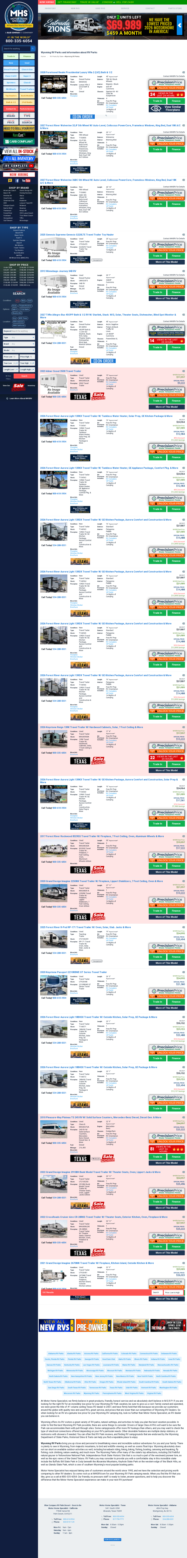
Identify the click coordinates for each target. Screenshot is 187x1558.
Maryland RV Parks (146, 1365)
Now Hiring (46, 2)
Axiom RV (7, 193)
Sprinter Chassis (19, 240)
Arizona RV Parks (91, 1354)
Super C (27, 76)
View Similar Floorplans (173, 108)
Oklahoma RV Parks (73, 1382)
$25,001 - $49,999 (10, 270)
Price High (24, 357)
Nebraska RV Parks (152, 1371)
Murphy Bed (17, 313)
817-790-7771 (118, 1519)
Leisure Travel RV (26, 203)
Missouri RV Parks (114, 1371)
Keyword (7, 331)
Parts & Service (27, 109)
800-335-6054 (19, 41)
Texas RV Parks (116, 1388)
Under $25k (8, 267)
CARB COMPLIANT (21, 141)
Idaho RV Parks (124, 1359)
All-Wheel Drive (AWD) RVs (19, 258)
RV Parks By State (56, 56)
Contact (150, 8)
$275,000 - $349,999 (27, 278)
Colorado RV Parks (128, 1354)
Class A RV (19, 233)
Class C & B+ (11, 76)
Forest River (8, 213)
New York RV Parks (145, 1376)
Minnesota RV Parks (74, 1371)
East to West (8, 208)
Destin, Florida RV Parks (54, 1359)
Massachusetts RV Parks (168, 1365)
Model (6, 350)
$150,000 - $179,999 (27, 267)
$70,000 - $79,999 (10, 275)
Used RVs (100, 8)
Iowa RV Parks (174, 1359)
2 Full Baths (27, 102)
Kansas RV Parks (54, 1365)
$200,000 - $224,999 (27, 273)
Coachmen (8, 198)
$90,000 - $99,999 (10, 280)
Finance (27, 56)
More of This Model (167, 262)
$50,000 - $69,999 (10, 273)
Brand (6, 344)
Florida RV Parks (74, 1359)
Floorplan (74, 96)
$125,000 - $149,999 (11, 285)
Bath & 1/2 (11, 102)
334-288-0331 (59, 343)
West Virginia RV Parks (134, 1393)
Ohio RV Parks (90, 1382)
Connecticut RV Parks (149, 1354)
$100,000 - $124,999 (11, 282)
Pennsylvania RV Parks (112, 1393)
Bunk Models (27, 96)
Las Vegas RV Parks (91, 1365)
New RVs (75, 8)
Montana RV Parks (133, 1371)
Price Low (8, 357)
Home (43, 56)
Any (17, 301)
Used (27, 63)
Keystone (23, 201)
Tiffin (22, 218)
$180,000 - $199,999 (27, 270)
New (11, 63)
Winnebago (24, 220)
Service (125, 8)
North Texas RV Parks (52, 1382)
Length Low (9, 370)
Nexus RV (23, 211)
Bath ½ (15, 309)
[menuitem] (174, 1292)
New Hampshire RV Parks (81, 1376)
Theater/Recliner (25, 306)
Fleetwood (7, 211)
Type (6, 338)
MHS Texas (23, 318)
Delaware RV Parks (169, 1354)
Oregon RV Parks (107, 1382)
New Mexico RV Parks (125, 1376)
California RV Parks (110, 1354)
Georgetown (8, 218)
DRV (5, 203)
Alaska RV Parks (74, 1354)
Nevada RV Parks (170, 1371)
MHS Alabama (18, 322)
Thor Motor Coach (26, 216)
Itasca (22, 196)
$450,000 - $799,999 (27, 282)
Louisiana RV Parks (111, 1365)
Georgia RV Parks (92, 1359)
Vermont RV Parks (148, 1388)
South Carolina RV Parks (149, 1382)
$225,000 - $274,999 (27, 275)
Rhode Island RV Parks (126, 1382)
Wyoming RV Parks (91, 1393)
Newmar (23, 208)
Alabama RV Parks (56, 1354)
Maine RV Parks (128, 1365)
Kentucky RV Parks (72, 1365)
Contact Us (11, 109)
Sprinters (11, 83)
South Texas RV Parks (77, 1388)
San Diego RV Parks (56, 1388)
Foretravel (7, 216)
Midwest (23, 205)
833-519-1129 (68, 1522)
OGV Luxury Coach (26, 213)
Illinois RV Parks (141, 1359)
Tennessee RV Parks (97, 1388)
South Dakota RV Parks (171, 1382)
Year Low (8, 363)
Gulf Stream (8, 220)
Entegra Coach (9, 205)
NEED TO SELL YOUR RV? (19, 128)
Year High (24, 363)
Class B (27, 83)
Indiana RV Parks (158, 1359)
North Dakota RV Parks (58, 1376)
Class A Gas (27, 69)
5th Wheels (11, 89)
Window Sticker (76, 450)
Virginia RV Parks (154, 1393)
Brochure (74, 164)
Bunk (14, 306)
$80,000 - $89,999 (10, 278)
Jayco (22, 198)
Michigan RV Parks (55, 1371)
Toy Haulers (11, 96)
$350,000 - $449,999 (27, 280)
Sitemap (112, 1545)
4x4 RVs (19, 255)
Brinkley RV (8, 196)
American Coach (10, 190)
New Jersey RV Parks (104, 1376)
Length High (25, 370)
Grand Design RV (26, 190)
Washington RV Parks (168, 1388)
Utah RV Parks (132, 1388)
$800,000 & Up (25, 285)
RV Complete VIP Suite (111, 106)
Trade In (11, 56)
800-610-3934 (59, 154)
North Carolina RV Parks (166, 1376)
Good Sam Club (108, 1359)
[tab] (112, 1539)
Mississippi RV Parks (95, 1371)
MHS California (19, 325)
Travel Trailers (27, 89)
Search (24, 376)
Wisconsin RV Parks (72, 1393)
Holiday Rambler (26, 193)
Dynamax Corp (9, 201)
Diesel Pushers (11, 69)
